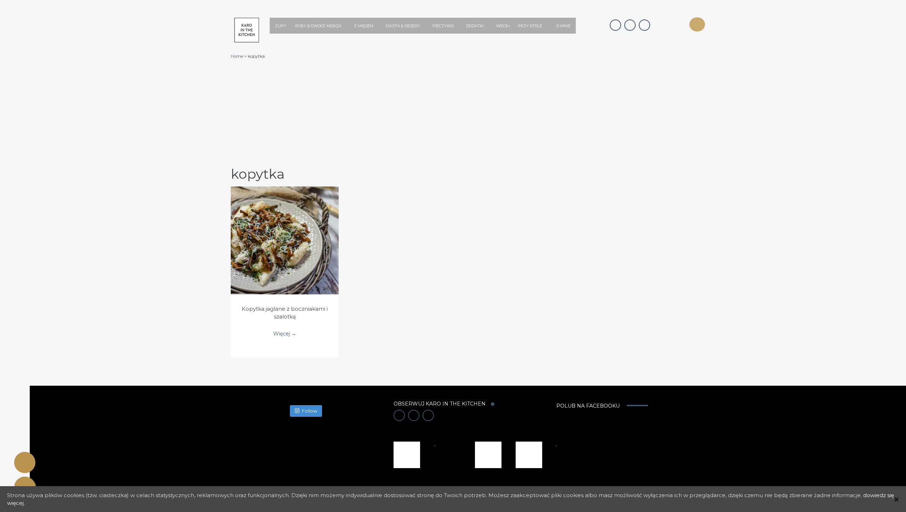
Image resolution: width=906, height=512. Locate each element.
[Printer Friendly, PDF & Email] (24, 462)
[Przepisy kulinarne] (407, 454)
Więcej (284, 233)
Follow (309, 411)
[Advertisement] (468, 112)
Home (237, 56)
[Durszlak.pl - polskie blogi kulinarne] (488, 454)
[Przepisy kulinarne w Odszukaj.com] (529, 454)
